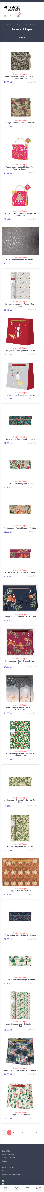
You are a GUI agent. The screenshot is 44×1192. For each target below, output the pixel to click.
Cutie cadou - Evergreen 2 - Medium (20, 439)
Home (10, 25)
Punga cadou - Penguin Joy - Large (20, 395)
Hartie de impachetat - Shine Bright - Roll (20, 1025)
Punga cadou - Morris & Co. (20, 891)
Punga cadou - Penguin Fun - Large (20, 351)
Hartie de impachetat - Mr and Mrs (20, 260)
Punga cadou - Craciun (20, 1115)
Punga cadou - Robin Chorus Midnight (20, 617)
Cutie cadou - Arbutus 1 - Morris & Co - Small (20, 801)
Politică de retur (8, 1154)
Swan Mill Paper (20, 74)
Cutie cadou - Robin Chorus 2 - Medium (20, 528)
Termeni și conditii (8, 1158)
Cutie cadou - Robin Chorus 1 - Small (20, 572)
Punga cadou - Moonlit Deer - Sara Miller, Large (20, 709)
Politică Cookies (8, 1168)
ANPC (4, 1171)
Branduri (5, 1161)
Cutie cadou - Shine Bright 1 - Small (20, 980)
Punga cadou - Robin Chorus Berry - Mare (20, 662)
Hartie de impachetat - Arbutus (20, 847)
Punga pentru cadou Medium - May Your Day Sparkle (20, 168)
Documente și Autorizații (11, 1174)
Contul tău (6, 1151)
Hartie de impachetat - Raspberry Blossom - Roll (20, 755)
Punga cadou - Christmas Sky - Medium (20, 1070)
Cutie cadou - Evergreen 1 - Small (20, 484)
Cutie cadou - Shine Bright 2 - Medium (20, 935)
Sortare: (19, 37)
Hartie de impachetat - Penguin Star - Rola (20, 305)
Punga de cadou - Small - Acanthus (20, 123)
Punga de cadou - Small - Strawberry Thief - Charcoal (20, 77)
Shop (18, 25)
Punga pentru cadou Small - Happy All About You (20, 214)
